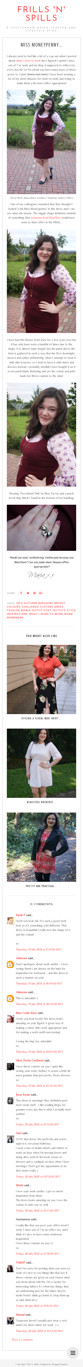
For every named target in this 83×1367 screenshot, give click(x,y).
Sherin (19, 1185)
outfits (59, 610)
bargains (45, 603)
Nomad (20, 1314)
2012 (19, 603)
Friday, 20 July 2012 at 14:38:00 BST (37, 1253)
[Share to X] (28, 593)
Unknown (21, 958)
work (68, 614)
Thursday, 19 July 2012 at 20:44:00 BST (39, 1004)
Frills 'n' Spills (41, 14)
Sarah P (20, 915)
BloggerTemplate (60, 1364)
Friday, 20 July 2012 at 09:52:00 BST (38, 1176)
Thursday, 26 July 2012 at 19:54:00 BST (39, 1331)
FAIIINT (20, 1262)
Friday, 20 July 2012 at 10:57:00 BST (37, 1210)
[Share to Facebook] (21, 593)
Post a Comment (22, 1339)
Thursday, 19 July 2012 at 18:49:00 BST (39, 983)
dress (58, 606)
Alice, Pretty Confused (30, 1060)
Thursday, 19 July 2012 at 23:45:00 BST (39, 1085)
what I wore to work (28, 60)
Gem (19, 1133)
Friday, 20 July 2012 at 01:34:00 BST (37, 1124)
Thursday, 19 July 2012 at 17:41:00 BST (38, 949)
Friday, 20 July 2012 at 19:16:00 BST (37, 1305)
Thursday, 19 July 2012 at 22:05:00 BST (39, 1051)
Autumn (30, 603)
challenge (30, 606)
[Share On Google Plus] (41, 593)
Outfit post (42, 610)
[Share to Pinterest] (34, 593)
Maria (26, 610)
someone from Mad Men (46, 217)
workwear (15, 617)
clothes (46, 606)
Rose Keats (23, 1094)
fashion (13, 610)
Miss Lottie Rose (26, 1012)
